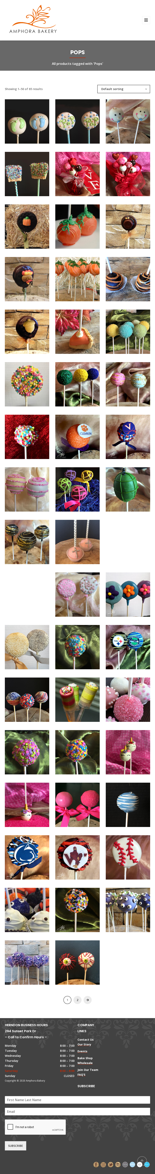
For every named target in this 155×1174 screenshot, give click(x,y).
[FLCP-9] (20, 329)
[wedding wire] (147, 1164)
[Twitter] (110, 1164)
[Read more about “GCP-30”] (34, 750)
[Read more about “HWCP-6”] (84, 960)
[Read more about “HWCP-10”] (84, 908)
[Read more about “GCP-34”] (34, 802)
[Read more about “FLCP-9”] (34, 329)
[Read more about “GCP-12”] (134, 382)
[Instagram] (103, 1164)
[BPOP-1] (20, 119)
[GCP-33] (121, 750)
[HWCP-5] (20, 960)
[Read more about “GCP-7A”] (84, 855)
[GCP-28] (20, 697)
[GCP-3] (121, 697)
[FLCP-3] (20, 277)
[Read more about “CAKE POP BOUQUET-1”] (134, 172)
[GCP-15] (121, 434)
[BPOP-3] (121, 119)
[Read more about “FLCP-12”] (84, 224)
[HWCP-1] (20, 908)
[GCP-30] (20, 750)
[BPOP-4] (20, 172)
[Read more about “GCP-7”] (34, 855)
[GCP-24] (121, 592)
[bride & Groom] (125, 1164)
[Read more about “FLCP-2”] (134, 224)
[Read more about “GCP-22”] (34, 580)
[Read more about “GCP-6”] (134, 802)
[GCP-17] (70, 487)
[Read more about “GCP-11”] (84, 382)
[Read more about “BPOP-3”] (134, 119)
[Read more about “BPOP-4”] (34, 172)
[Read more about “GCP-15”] (134, 434)
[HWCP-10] (70, 908)
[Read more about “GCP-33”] (134, 750)
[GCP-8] (121, 855)
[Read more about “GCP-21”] (134, 528)
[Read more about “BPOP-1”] (34, 119)
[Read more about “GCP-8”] (134, 855)
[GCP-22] (20, 580)
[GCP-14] (70, 434)
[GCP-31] (70, 750)
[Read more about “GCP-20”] (84, 540)
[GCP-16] (20, 487)
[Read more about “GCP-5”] (84, 802)
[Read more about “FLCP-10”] (34, 224)
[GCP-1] (121, 329)
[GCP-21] (121, 528)
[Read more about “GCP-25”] (34, 645)
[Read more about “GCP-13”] (34, 434)
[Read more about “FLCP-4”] (84, 277)
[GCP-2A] (70, 697)
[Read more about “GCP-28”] (34, 697)
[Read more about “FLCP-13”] (84, 329)
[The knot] (132, 1164)
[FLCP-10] (20, 224)
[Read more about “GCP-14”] (84, 434)
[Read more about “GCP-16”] (34, 487)
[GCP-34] (20, 802)
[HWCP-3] (121, 908)
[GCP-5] (70, 802)
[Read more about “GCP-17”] (84, 487)
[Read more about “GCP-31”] (84, 750)
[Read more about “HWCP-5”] (34, 960)
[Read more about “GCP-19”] (34, 540)
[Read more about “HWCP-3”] (134, 908)
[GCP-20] (70, 540)
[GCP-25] (20, 645)
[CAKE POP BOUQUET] (70, 172)
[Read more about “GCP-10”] (34, 382)
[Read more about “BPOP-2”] (84, 119)
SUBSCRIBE (15, 1146)
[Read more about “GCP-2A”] (84, 697)
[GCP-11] (70, 382)
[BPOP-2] (70, 119)
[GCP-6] (121, 802)
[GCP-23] (70, 592)
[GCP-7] (20, 855)
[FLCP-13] (70, 329)
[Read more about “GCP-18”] (134, 487)
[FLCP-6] (121, 277)
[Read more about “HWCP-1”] (34, 908)
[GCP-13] (20, 434)
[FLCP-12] (70, 224)
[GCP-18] (121, 487)
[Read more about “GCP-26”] (134, 645)
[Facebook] (96, 1164)
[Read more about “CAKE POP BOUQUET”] (84, 172)
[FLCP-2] (121, 224)
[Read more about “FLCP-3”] (34, 277)
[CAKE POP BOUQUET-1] (121, 172)
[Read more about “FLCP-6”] (134, 277)
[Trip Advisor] (118, 1164)
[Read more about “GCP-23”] (84, 592)
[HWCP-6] (70, 960)
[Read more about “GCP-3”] (134, 697)
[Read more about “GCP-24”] (134, 592)
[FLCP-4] (70, 277)
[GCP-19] (20, 540)
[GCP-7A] (70, 855)
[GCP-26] (121, 645)
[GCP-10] (20, 382)
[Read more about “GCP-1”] (134, 329)
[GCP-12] (121, 382)
